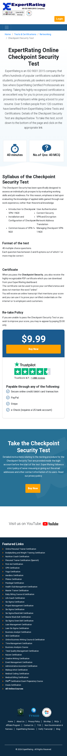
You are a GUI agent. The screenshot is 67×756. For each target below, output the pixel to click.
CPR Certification (12, 568)
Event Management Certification (18, 662)
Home (8, 34)
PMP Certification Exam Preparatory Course (24, 681)
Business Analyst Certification (18, 632)
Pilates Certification (13, 579)
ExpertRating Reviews (25, 729)
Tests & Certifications (25, 34)
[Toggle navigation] (6, 27)
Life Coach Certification (15, 598)
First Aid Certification (14, 564)
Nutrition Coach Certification (17, 556)
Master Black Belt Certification (18, 617)
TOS (39, 725)
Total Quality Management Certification (22, 651)
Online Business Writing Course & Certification (25, 640)
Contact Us (28, 725)
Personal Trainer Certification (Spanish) (22, 560)
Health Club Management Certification (21, 587)
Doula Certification (13, 685)
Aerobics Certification (14, 575)
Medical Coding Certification (17, 674)
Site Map (47, 721)
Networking (45, 34)
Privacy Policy (34, 721)
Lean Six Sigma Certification (17, 628)
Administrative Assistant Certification (21, 666)
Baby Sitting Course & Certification (19, 594)
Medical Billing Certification (16, 677)
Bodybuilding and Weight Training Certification (25, 553)
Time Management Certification (18, 643)
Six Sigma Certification (14, 602)
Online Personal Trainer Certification (20, 549)
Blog (58, 729)
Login (59, 18)
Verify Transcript (45, 729)
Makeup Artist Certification (16, 670)
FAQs (56, 721)
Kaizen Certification (13, 655)
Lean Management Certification (18, 624)
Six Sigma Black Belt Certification (19, 613)
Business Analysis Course (16, 647)
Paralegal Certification (14, 583)
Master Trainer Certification (17, 590)
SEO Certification (12, 636)
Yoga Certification (12, 572)
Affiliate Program (13, 725)
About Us (20, 721)
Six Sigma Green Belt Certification (19, 621)
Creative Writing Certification (17, 658)
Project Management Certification (19, 606)
